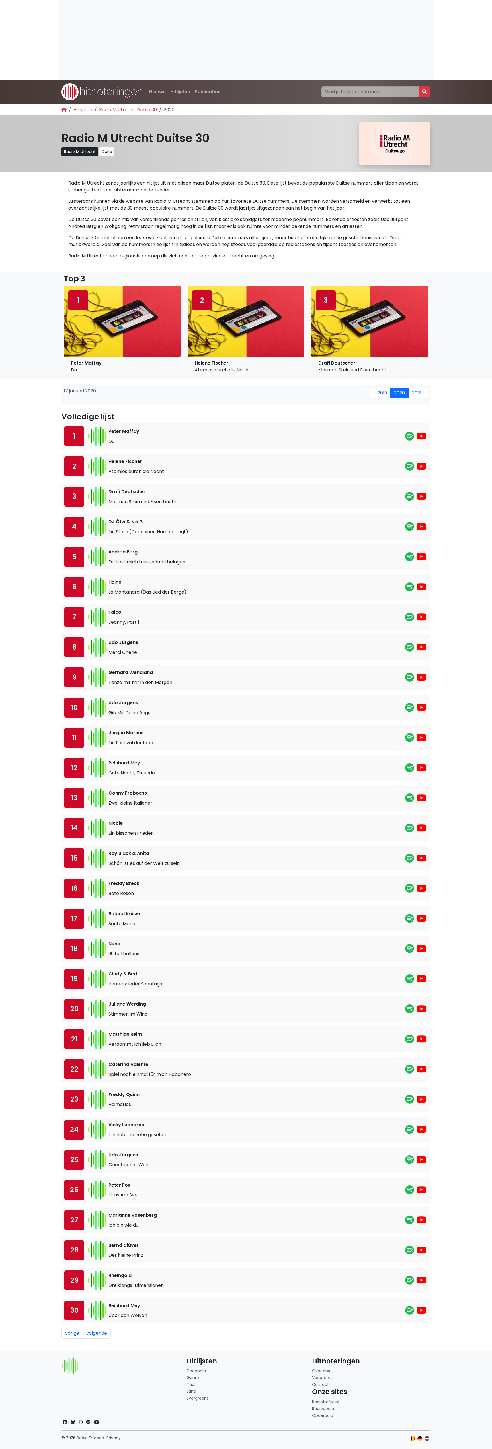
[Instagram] (80, 1422)
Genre (193, 1377)
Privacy (113, 1438)
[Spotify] (409, 437)
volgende (96, 1333)
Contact (320, 1384)
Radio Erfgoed (90, 1438)
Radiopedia (323, 1408)
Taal (191, 1384)
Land (191, 1391)
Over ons (321, 1371)
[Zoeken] (424, 91)
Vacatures (322, 1377)
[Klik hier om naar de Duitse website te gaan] (419, 1438)
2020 (399, 393)
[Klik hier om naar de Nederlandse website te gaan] (427, 1438)
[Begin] (64, 109)
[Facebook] (65, 1422)
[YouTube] (421, 437)
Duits (107, 151)
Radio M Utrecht (80, 151)
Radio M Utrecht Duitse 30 (128, 109)
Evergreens (198, 1398)
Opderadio (322, 1415)
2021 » (418, 393)
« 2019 (380, 393)
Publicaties (207, 91)
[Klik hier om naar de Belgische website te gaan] (413, 1438)
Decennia (196, 1371)
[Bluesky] (72, 1422)
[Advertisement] (229, 40)
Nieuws (157, 91)
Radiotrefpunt (326, 1402)
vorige (72, 1333)
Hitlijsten (180, 91)
